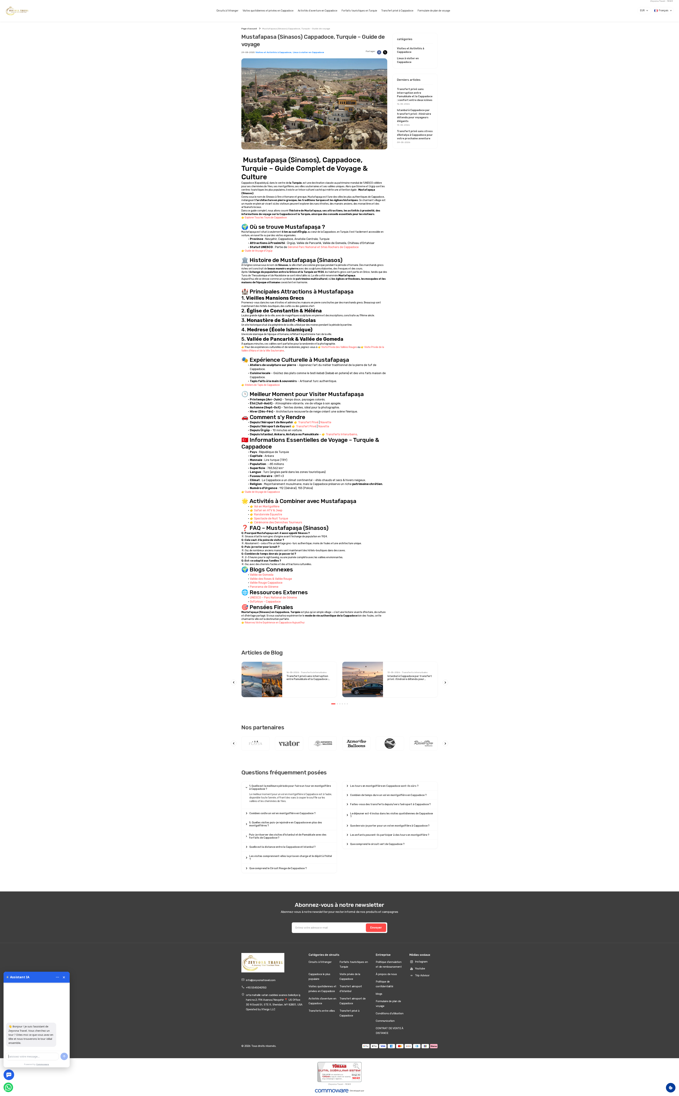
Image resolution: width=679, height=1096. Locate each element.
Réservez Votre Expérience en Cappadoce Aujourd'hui (274, 622)
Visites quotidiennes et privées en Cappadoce (268, 10)
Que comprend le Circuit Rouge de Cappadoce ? (278, 868)
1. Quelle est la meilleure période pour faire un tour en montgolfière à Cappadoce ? (290, 787)
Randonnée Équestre (268, 514)
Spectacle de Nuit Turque (271, 518)
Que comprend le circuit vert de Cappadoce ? (377, 844)
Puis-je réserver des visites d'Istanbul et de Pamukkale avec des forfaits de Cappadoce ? (287, 836)
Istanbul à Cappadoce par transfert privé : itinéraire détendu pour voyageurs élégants (414, 117)
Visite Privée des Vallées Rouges (339, 347)
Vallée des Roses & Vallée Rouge (271, 578)
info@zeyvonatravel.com (260, 980)
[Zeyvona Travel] (262, 962)
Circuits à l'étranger (227, 10)
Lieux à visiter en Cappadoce (308, 52)
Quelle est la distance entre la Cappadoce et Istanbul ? (282, 846)
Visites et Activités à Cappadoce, (274, 52)
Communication (385, 1020)
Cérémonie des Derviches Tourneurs (278, 522)
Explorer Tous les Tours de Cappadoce (266, 217)
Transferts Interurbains (341, 434)
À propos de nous (386, 974)
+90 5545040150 (256, 987)
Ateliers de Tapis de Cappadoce (262, 384)
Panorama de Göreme (264, 586)
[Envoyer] (64, 1056)
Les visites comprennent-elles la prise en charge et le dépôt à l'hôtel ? (290, 858)
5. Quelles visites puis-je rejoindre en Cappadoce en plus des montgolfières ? (285, 824)
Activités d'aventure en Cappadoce (317, 10)
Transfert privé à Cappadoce (397, 10)
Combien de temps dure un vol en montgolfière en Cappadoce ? (388, 795)
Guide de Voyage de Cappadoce (262, 491)
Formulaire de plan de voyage (434, 10)
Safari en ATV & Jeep (268, 510)
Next (445, 682)
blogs (379, 993)
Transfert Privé (308, 422)
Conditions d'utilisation (389, 1013)
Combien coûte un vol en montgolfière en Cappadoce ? (282, 813)
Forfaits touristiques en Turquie (359, 10)
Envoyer (376, 927)
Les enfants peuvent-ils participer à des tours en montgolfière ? (389, 834)
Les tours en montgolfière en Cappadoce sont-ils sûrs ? (384, 785)
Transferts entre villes (322, 1010)
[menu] (57, 977)
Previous (233, 682)
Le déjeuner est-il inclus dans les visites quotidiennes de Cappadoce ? (391, 815)
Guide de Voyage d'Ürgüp (258, 250)
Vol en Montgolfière (266, 506)
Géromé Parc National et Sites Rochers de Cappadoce (323, 247)
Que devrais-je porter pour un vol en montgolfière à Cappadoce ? (390, 825)
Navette (325, 422)
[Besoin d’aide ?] (9, 1074)
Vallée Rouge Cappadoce (266, 582)
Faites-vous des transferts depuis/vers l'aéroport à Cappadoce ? (390, 804)
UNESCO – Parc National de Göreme (273, 597)
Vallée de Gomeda (261, 574)
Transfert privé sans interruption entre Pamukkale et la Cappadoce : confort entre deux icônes (415, 96)
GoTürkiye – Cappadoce (265, 601)
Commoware (42, 1064)
